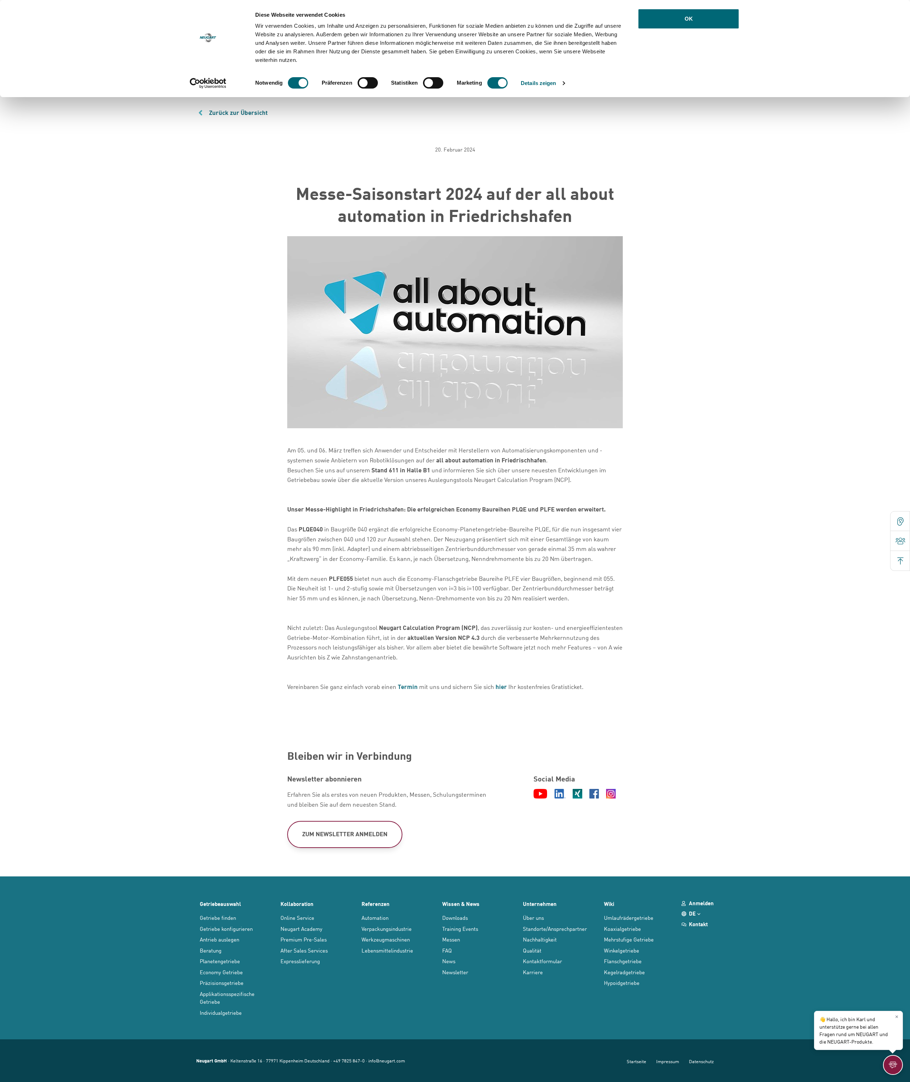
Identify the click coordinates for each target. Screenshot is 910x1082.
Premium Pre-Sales (303, 939)
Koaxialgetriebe (622, 928)
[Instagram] (611, 794)
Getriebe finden (218, 917)
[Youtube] (540, 794)
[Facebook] (594, 794)
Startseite (636, 1061)
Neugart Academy (301, 928)
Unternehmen (540, 904)
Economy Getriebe (221, 972)
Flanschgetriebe (623, 961)
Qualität (532, 950)
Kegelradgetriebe (624, 972)
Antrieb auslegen (219, 939)
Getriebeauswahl (220, 904)
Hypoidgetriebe (621, 982)
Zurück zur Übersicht (238, 112)
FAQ (447, 950)
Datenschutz (701, 1061)
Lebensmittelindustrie (387, 950)
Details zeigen (538, 83)
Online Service (297, 917)
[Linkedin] (560, 794)
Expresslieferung (300, 961)
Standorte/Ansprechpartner (555, 928)
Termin (408, 686)
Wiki (609, 904)
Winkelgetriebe (621, 950)
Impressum (667, 1061)
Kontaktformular (542, 961)
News (448, 961)
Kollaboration (297, 904)
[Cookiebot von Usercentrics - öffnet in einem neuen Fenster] (208, 83)
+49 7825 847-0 (349, 1060)
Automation (375, 917)
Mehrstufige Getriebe (629, 939)
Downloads (455, 917)
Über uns (533, 917)
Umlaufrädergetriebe (628, 917)
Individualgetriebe (221, 1012)
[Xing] (577, 794)
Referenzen (376, 904)
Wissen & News (461, 904)
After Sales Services (304, 950)
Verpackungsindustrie (387, 928)
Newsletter (455, 972)
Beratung (210, 950)
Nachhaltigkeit (540, 939)
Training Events (460, 928)
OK (689, 19)
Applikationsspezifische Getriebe (227, 998)
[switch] (368, 83)
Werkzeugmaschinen (386, 939)
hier (501, 686)
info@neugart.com (386, 1060)
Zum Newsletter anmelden (344, 833)
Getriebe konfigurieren (226, 928)
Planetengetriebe (220, 961)
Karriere (533, 972)
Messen (451, 939)
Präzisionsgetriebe (221, 982)
